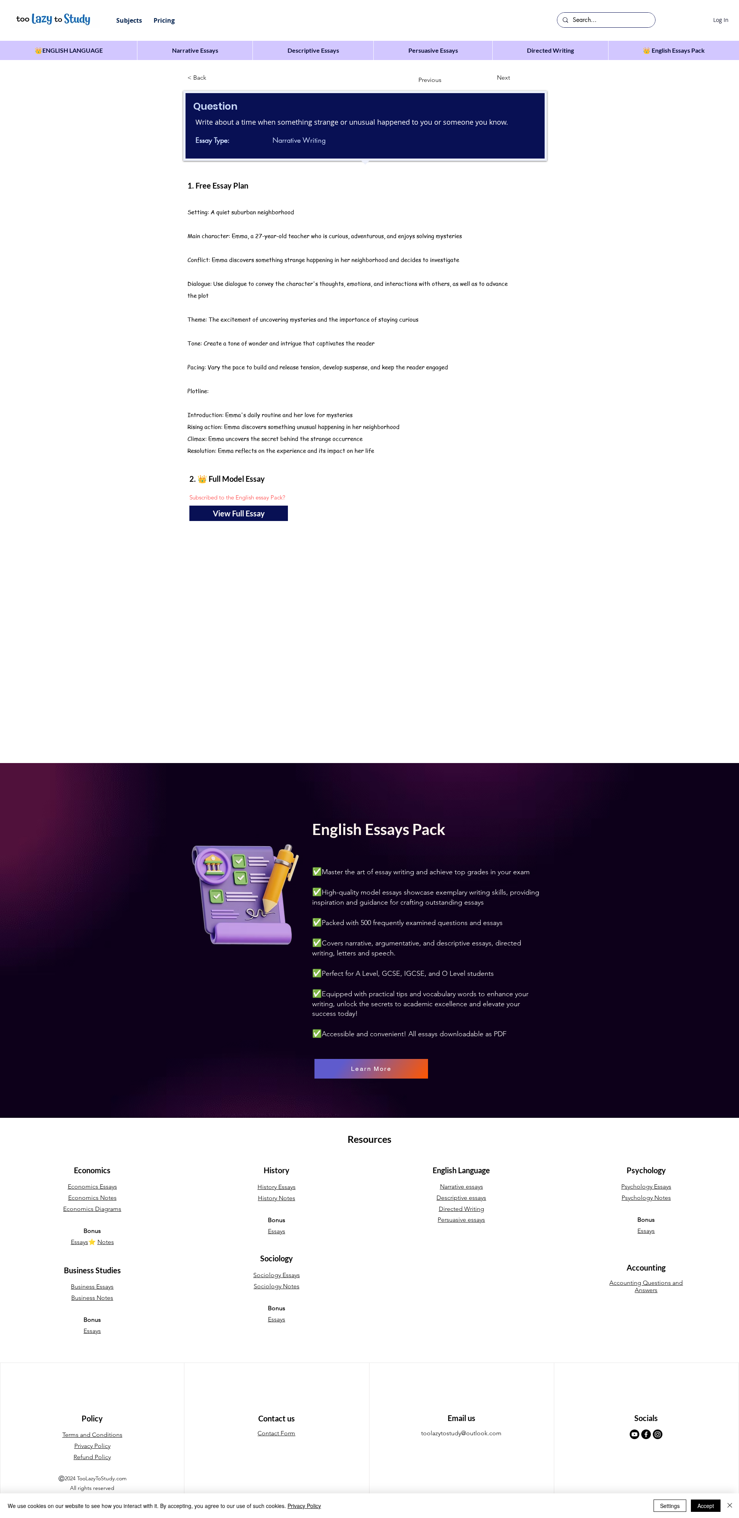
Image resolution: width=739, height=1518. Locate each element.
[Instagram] (657, 1434)
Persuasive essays (461, 1219)
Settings (670, 1506)
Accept (705, 1506)
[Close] (729, 1506)
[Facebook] (646, 1434)
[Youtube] (634, 1434)
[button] (129, 20)
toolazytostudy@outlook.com (461, 1433)
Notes (105, 1242)
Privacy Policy (304, 1506)
